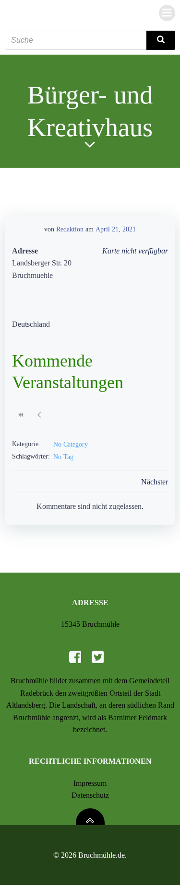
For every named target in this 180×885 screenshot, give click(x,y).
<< (21, 415)
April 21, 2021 (116, 229)
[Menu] (167, 13)
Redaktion (70, 229)
